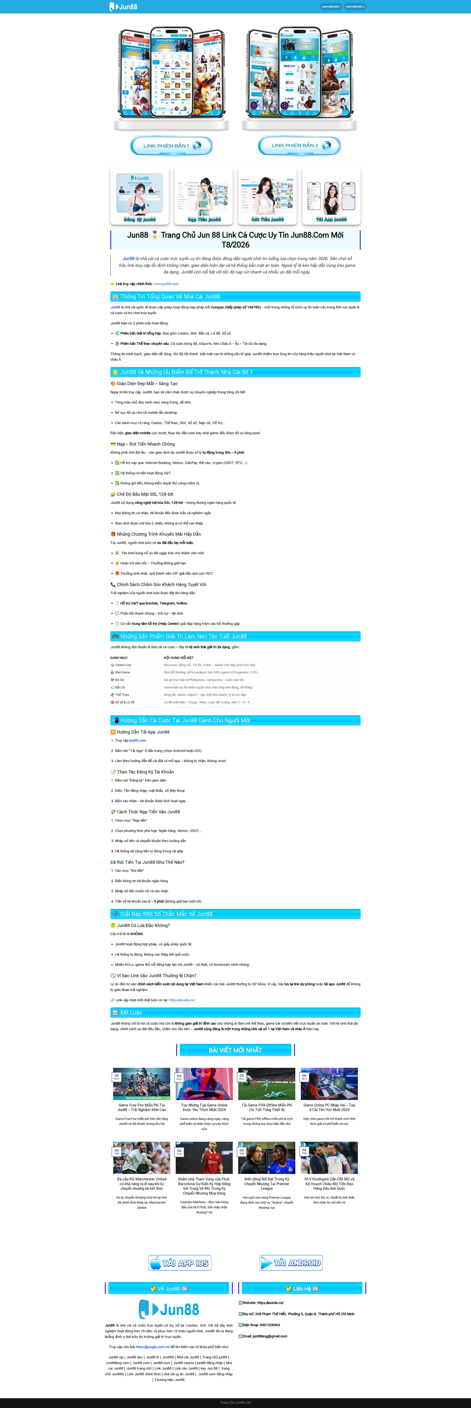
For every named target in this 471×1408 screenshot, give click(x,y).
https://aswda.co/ (182, 1000)
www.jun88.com (166, 284)
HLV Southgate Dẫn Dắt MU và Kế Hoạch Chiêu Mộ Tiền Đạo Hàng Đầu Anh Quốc (329, 1184)
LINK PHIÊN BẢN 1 (331, 6)
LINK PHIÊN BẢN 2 (355, 6)
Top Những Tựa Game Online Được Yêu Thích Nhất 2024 (204, 1107)
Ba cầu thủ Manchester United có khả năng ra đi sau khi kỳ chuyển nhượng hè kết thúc (141, 1184)
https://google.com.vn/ (153, 1347)
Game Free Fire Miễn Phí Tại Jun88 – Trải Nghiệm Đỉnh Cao (141, 1107)
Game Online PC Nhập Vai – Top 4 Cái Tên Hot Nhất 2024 (329, 1107)
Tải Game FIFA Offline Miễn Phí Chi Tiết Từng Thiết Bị (267, 1107)
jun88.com (138, 740)
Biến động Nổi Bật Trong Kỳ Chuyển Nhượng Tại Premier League (266, 1184)
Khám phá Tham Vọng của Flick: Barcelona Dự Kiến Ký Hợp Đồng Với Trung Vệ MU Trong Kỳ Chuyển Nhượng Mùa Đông (204, 1186)
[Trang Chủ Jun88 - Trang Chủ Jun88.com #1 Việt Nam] (123, 6)
